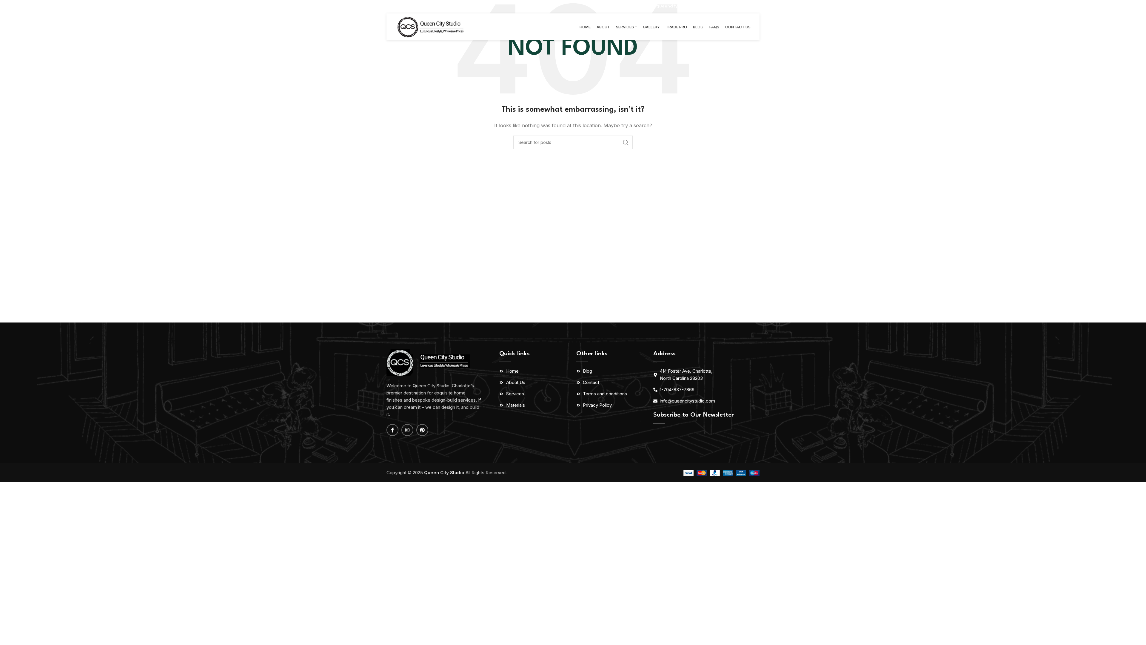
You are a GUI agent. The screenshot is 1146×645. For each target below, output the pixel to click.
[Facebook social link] (739, 6)
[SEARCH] (626, 142)
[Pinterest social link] (755, 6)
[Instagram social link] (747, 6)
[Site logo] (431, 26)
